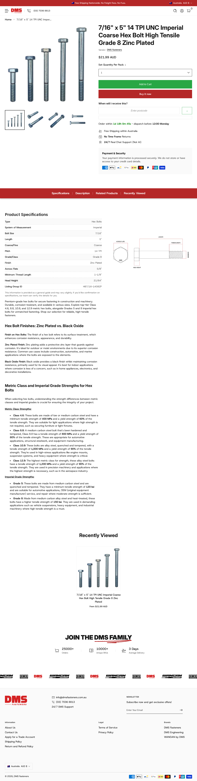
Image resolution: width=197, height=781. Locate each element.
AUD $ (181, 3)
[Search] (175, 10)
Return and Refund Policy (19, 746)
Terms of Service (107, 727)
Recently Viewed (134, 193)
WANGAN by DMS (174, 737)
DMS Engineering (173, 732)
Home (8, 19)
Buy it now (145, 94)
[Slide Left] (51, 3)
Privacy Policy (105, 732)
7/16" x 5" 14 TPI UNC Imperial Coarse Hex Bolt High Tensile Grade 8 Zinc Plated (98, 598)
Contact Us (11, 732)
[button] (175, 10)
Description (83, 193)
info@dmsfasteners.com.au (71, 697)
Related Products (107, 193)
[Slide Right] (145, 3)
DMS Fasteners (114, 49)
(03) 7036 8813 (65, 702)
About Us (10, 727)
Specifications (60, 193)
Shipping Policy (13, 741)
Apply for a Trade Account (20, 737)
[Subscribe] (180, 710)
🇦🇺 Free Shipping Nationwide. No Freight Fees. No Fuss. (99, 3)
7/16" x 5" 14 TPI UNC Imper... (33, 19)
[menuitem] (51, 727)
